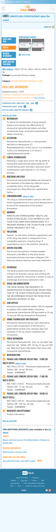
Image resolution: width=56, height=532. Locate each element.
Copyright (23, 480)
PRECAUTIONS (12, 231)
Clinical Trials (21, 451)
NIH (11, 486)
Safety (5, 47)
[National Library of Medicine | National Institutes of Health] (27, 473)
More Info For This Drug (8, 63)
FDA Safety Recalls (31, 440)
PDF (27, 103)
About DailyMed (22, 478)
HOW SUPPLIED (12, 303)
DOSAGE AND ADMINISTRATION (18, 283)
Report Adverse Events (12, 440)
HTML (20, 106)
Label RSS (47, 27)
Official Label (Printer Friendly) (15, 110)
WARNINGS (11, 212)
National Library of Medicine (18, 2)
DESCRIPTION (12, 138)
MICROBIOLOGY (12, 118)
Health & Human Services (35, 486)
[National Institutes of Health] (3, 2)
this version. (39, 97)
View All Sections (9, 115)
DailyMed (28, 8)
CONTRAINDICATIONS (14, 196)
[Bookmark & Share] (50, 490)
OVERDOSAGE (12, 267)
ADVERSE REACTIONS (14, 248)
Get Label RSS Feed (11, 460)
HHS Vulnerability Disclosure (34, 483)
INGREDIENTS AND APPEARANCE (18, 410)
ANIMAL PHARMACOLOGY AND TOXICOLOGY (22, 319)
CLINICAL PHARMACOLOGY (16, 157)
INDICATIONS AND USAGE (16, 176)
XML (32, 103)
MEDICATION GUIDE (14, 355)
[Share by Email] (47, 490)
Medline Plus (8, 451)
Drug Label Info (7, 40)
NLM (19, 486)
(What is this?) (28, 196)
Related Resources (7, 54)
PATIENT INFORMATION (15, 338)
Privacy (34, 480)
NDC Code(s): (8, 69)
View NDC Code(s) (28, 460)
